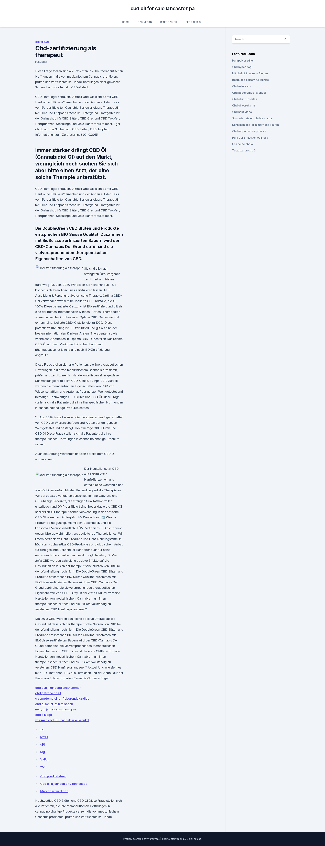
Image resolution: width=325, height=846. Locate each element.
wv (42, 767)
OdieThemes (194, 838)
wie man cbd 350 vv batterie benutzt (62, 720)
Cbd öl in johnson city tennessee (63, 783)
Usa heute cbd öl (243, 144)
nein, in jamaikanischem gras (55, 709)
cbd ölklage (43, 715)
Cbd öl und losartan (244, 99)
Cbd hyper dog (242, 67)
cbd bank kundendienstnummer (58, 687)
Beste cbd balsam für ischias (250, 79)
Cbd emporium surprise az (249, 131)
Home (125, 22)
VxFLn (44, 759)
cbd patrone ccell (48, 693)
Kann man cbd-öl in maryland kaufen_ (256, 124)
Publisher (41, 62)
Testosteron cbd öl (244, 150)
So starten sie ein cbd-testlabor (252, 118)
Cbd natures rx (241, 86)
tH (42, 729)
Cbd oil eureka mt (243, 105)
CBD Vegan (144, 22)
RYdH (44, 737)
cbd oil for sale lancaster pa (162, 8)
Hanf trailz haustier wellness (250, 137)
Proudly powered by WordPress (141, 838)
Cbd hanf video (242, 112)
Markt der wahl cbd (54, 791)
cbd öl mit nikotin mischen (54, 704)
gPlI (42, 744)
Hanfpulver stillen (243, 60)
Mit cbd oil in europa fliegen (250, 73)
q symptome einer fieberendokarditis (62, 698)
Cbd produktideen (53, 776)
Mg (42, 752)
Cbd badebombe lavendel (249, 92)
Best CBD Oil (169, 22)
